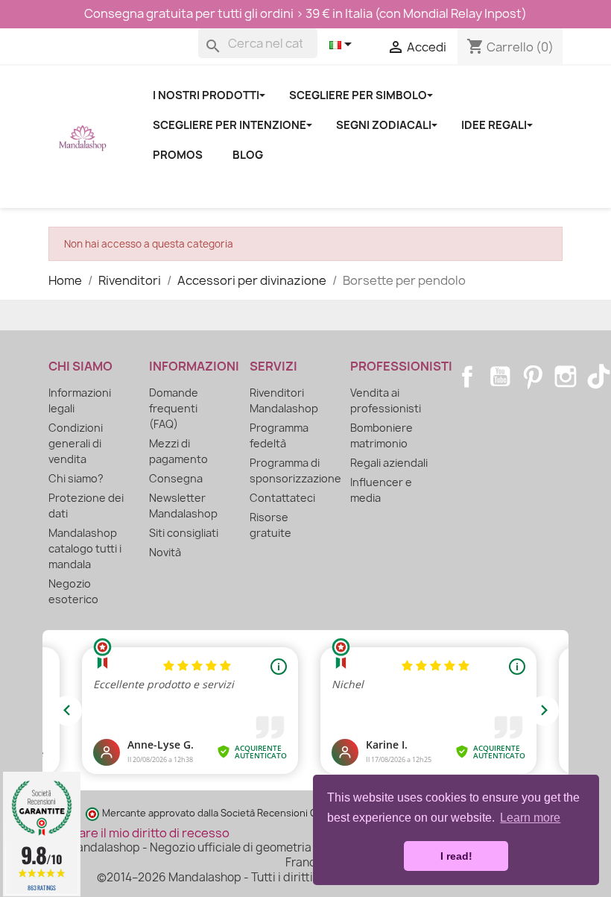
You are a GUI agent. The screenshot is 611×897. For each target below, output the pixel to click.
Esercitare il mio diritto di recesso (133, 833)
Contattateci (282, 498)
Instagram (565, 376)
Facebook (467, 376)
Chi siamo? (76, 478)
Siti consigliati (183, 533)
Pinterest (533, 376)
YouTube (500, 376)
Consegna (176, 478)
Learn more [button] (530, 817)
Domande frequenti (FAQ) (173, 408)
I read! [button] (456, 856)
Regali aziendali (389, 463)
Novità (165, 552)
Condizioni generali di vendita (75, 443)
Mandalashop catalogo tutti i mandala (84, 548)
